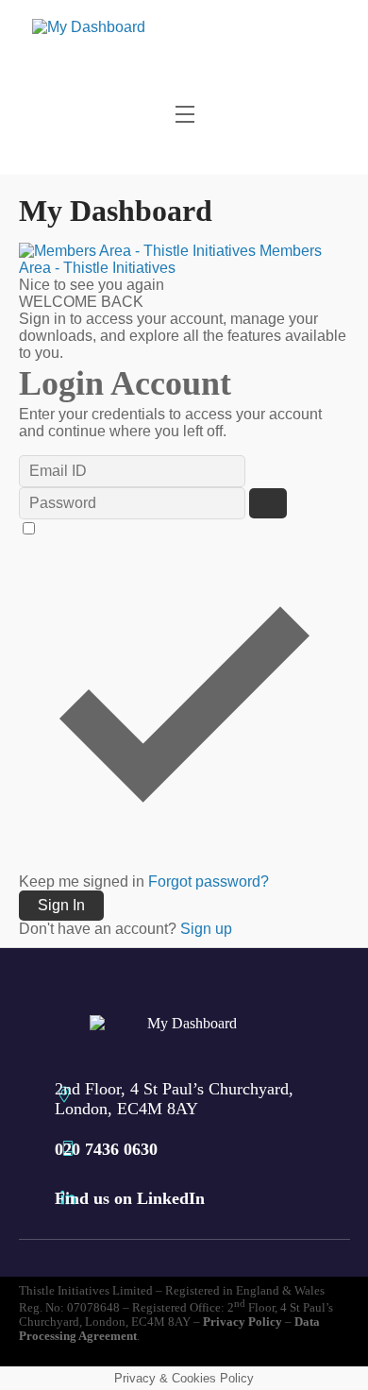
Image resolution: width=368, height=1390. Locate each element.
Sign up (206, 929)
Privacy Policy (242, 1322)
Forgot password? (208, 881)
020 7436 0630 (106, 1149)
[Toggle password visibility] (268, 503)
